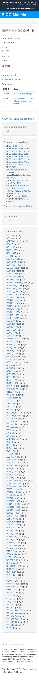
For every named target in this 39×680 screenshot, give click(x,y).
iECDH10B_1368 (14, 285)
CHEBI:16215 (11, 148)
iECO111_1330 (13, 311)
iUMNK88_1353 (13, 388)
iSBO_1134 (11, 371)
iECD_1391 (11, 276)
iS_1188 (10, 365)
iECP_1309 (11, 323)
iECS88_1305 (13, 326)
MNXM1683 (10, 201)
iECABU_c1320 (13, 267)
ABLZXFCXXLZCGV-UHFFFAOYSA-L (19, 192)
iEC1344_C (11, 427)
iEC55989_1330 (14, 264)
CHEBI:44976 (23, 161)
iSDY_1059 (11, 373)
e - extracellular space (12, 78)
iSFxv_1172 (12, 379)
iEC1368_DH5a (13, 424)
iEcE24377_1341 (14, 288)
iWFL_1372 (11, 394)
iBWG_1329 (12, 249)
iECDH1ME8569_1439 (17, 282)
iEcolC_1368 (12, 320)
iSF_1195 (11, 247)
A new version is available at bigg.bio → (19, 8)
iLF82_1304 (12, 359)
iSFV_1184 (11, 376)
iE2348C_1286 (13, 258)
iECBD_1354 (12, 273)
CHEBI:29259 (23, 156)
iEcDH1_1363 (13, 279)
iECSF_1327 (12, 335)
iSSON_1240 (12, 382)
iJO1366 (10, 235)
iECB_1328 (11, 270)
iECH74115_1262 (14, 294)
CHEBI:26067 (11, 151)
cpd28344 (10, 172)
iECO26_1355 (13, 314)
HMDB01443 (11, 177)
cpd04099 (25, 169)
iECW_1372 (12, 347)
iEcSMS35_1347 (14, 338)
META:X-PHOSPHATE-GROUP (19, 186)
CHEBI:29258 (11, 156)
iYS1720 (10, 429)
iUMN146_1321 (13, 385)
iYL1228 (10, 397)
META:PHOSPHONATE (15, 185)
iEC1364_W (12, 418)
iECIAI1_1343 (13, 300)
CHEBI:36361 (23, 159)
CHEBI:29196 (11, 153)
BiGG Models (14, 14)
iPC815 (9, 243)
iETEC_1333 (12, 353)
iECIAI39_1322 (13, 303)
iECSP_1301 (12, 341)
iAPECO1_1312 (13, 241)
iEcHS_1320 (12, 297)
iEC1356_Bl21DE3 (15, 412)
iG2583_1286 (12, 356)
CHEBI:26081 (23, 151)
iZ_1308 (5, 50)
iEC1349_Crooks (14, 415)
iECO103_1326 (13, 309)
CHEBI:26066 (23, 148)
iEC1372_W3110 (14, 421)
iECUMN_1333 (13, 344)
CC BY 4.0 (27, 206)
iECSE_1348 (12, 332)
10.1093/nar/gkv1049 (25, 661)
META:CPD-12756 (13, 182)
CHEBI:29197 (23, 153)
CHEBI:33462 (11, 159)
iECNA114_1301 (14, 305)
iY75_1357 (11, 403)
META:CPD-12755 (20, 180)
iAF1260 (10, 238)
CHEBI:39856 (11, 161)
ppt (7, 130)
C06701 (24, 196)
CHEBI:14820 (18, 145)
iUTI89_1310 (12, 391)
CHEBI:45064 (23, 164)
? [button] (35, 118)
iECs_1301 (11, 329)
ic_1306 (10, 255)
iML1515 (10, 409)
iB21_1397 (11, 252)
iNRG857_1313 (13, 362)
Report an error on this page (18, 118)
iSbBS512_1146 (14, 367)
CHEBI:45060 (11, 164)
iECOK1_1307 (13, 317)
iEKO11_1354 (13, 350)
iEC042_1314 (12, 261)
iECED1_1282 (13, 291)
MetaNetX (18, 206)
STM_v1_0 (11, 400)
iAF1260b (11, 406)
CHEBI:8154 (11, 167)
